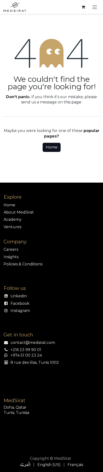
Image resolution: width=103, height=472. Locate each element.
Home (51, 147)
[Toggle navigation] (94, 7)
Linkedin (19, 296)
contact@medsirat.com (33, 342)
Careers (11, 249)
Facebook (20, 303)
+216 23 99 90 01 (26, 349)
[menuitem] (25, 464)
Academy (13, 219)
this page (72, 102)
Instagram (20, 310)
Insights (11, 257)
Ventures (12, 227)
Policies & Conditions (23, 264)
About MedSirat (19, 212)
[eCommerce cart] (83, 7)
